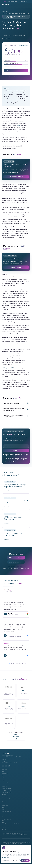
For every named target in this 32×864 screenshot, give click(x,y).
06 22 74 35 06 (23, 1)
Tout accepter (25, 860)
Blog (7, 11)
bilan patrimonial (8, 368)
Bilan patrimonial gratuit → (16, 562)
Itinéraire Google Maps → (7, 826)
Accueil (3, 11)
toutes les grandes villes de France (19, 834)
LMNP (3, 777)
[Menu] (29, 5)
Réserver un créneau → (17, 557)
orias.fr (15, 734)
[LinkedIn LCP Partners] (3, 766)
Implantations (5, 805)
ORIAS (7, 843)
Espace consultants (6, 811)
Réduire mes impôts (6, 788)
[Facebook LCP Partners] (6, 766)
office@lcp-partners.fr (7, 761)
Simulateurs (4, 794)
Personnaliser (6, 860)
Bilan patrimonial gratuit (15, 176)
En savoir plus (5, 857)
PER (2, 775)
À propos (4, 803)
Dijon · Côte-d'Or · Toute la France (9, 762)
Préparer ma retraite (6, 790)
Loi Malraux (4, 781)
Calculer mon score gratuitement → (16, 70)
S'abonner (15, 450)
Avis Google (4, 813)
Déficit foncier (5, 779)
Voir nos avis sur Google (17, 663)
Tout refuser (15, 860)
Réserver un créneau (16, 267)
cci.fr (16, 738)
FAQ (3, 809)
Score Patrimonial (6, 796)
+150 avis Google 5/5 (12, 1)
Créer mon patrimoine (7, 792)
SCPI (18, 125)
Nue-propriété (5, 782)
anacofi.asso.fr (16, 736)
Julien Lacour (6, 38)
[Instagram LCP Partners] (9, 766)
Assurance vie (5, 773)
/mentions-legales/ (12, 461)
